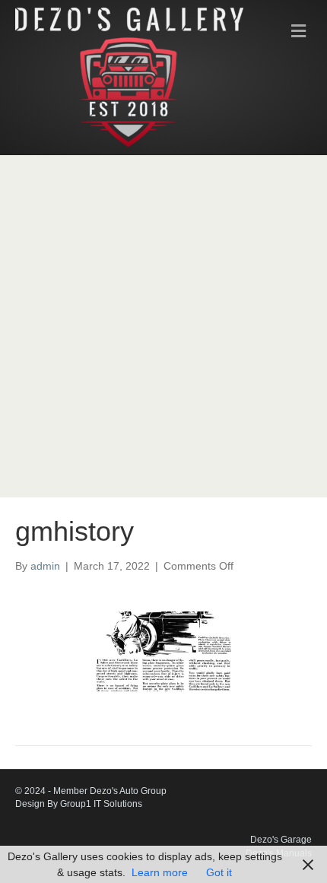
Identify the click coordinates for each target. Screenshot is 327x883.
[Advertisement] (163, 326)
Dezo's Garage (281, 839)
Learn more (160, 872)
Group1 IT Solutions (101, 804)
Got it (219, 872)
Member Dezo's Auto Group (110, 791)
